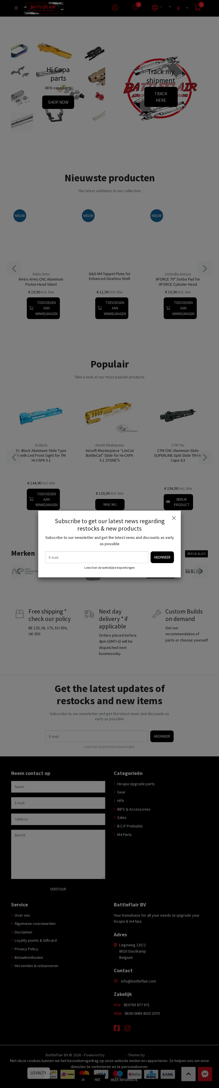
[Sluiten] (174, 518)
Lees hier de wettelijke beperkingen (109, 568)
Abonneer (162, 557)
